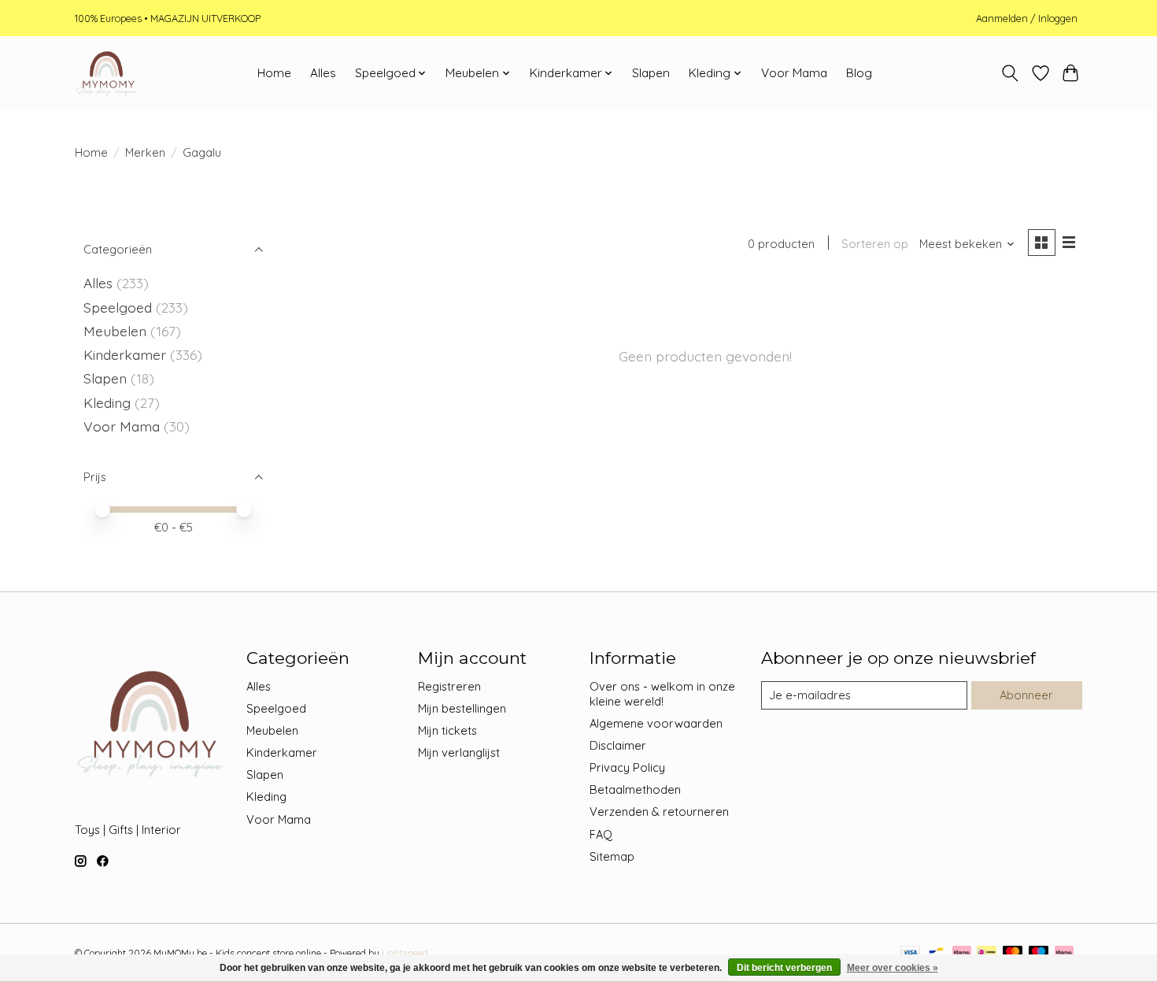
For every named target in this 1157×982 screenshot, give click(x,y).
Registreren (449, 686)
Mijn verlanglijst (459, 752)
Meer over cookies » (892, 967)
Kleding (107, 402)
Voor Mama (794, 72)
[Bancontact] (936, 953)
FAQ (601, 834)
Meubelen (114, 330)
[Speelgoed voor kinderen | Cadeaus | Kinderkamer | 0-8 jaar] (106, 73)
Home (274, 72)
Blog (859, 72)
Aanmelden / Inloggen (1027, 18)
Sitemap (612, 856)
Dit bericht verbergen (784, 967)
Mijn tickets (447, 730)
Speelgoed (117, 307)
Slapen (651, 72)
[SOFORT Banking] (961, 953)
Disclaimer (618, 745)
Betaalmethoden (635, 789)
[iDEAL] (986, 953)
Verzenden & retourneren (659, 811)
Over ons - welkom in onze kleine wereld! (662, 694)
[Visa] (910, 953)
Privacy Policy (627, 767)
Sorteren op (874, 243)
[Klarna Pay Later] (1064, 953)
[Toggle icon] (1010, 73)
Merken (145, 152)
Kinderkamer (124, 354)
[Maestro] (1039, 953)
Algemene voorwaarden (656, 723)
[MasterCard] (1013, 953)
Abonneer (1026, 694)
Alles (323, 72)
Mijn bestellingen (462, 708)
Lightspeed (405, 953)
